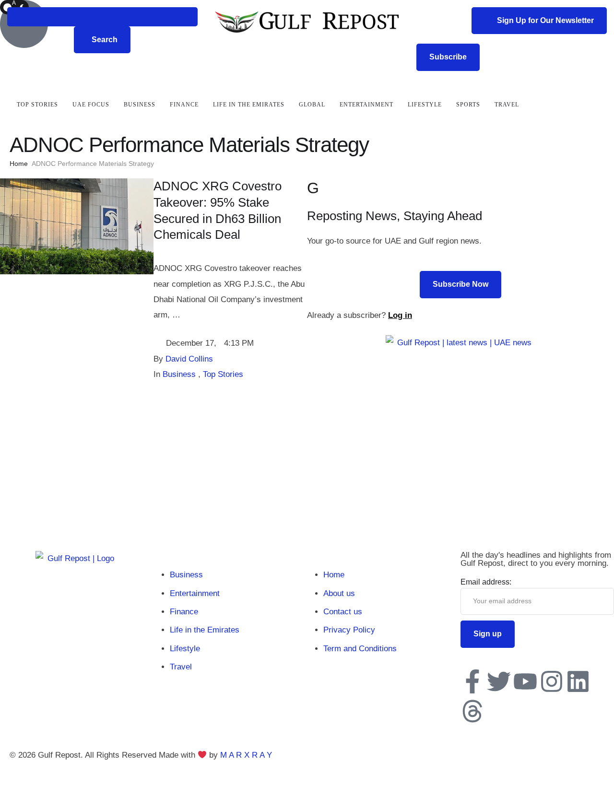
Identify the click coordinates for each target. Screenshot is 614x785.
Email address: (485, 582)
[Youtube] (525, 681)
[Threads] (472, 711)
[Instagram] (552, 681)
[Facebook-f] (472, 681)
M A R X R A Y (246, 755)
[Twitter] (499, 681)
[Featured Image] (77, 271)
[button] (102, 16)
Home (19, 163)
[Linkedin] (578, 681)
